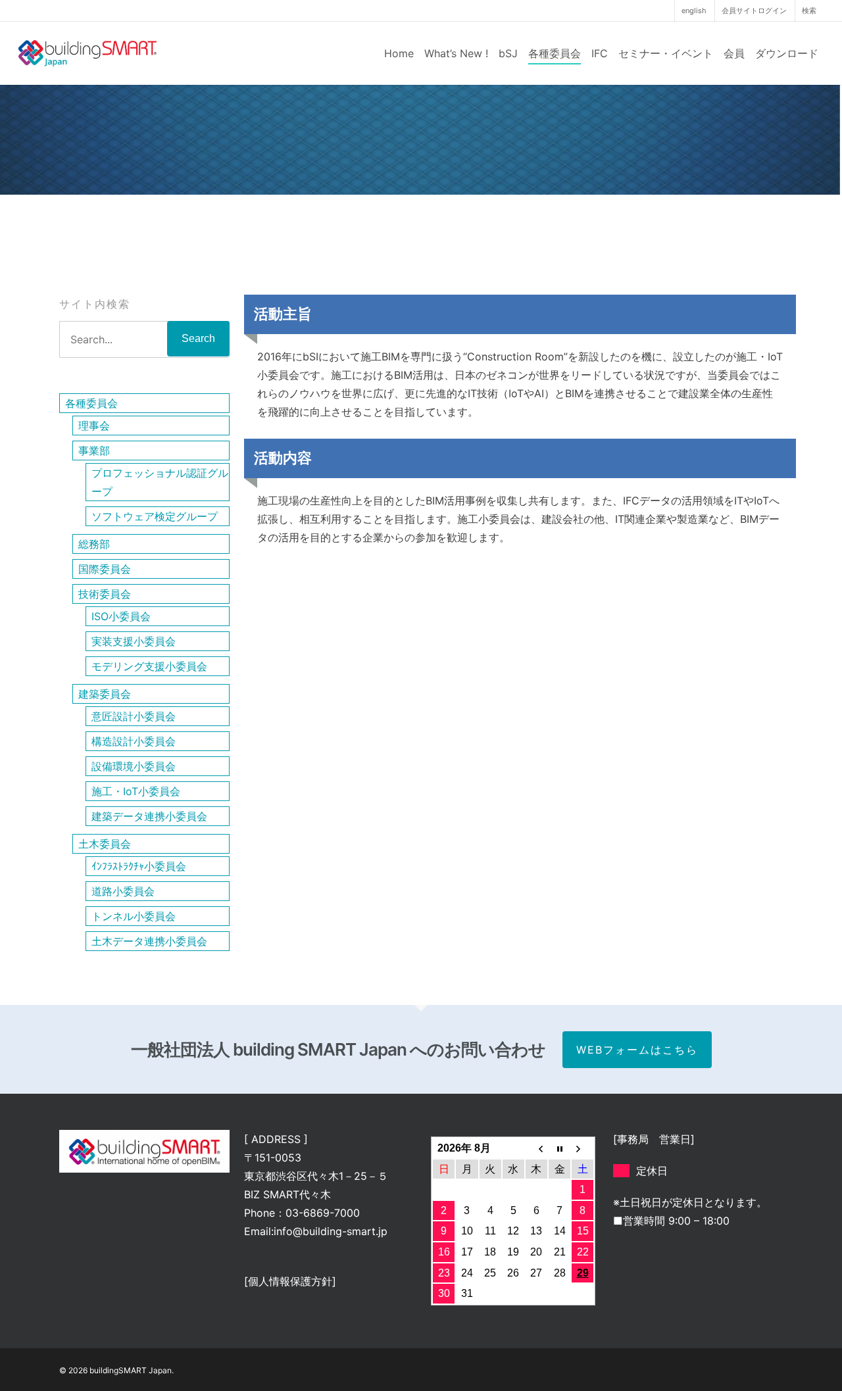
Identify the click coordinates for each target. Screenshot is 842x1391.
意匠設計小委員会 (133, 716)
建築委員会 (104, 693)
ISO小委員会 (121, 616)
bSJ (508, 53)
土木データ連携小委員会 (149, 941)
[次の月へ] (582, 1148)
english (693, 10)
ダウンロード (786, 53)
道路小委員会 (123, 891)
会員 (734, 53)
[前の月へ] (536, 1148)
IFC (599, 53)
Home (399, 53)
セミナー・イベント (665, 53)
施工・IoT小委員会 (135, 791)
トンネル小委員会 (133, 916)
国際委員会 (104, 568)
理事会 (94, 425)
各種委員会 (554, 53)
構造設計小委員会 (133, 741)
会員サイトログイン (754, 10)
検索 (809, 10)
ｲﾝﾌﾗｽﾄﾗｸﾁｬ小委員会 (138, 866)
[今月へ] (559, 1148)
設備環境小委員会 (133, 766)
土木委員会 (104, 843)
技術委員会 (104, 593)
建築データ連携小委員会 (149, 816)
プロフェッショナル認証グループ (159, 482)
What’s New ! (456, 53)
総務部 (94, 543)
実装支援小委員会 (133, 641)
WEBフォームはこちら (637, 1049)
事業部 (94, 450)
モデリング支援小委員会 (149, 666)
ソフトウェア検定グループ (154, 516)
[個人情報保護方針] (290, 1281)
